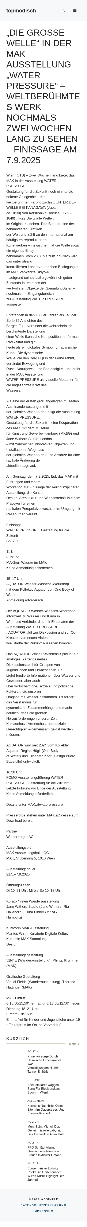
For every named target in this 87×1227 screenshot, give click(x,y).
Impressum (44, 1211)
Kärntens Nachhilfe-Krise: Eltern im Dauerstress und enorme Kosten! (45, 1109)
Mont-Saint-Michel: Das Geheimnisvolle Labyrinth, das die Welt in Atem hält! (45, 1130)
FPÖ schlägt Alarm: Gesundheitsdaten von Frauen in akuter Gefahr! (44, 1151)
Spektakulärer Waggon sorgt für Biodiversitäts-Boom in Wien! (44, 1088)
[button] (63, 10)
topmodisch (21, 10)
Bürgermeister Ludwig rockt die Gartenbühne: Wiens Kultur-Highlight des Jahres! (45, 1173)
